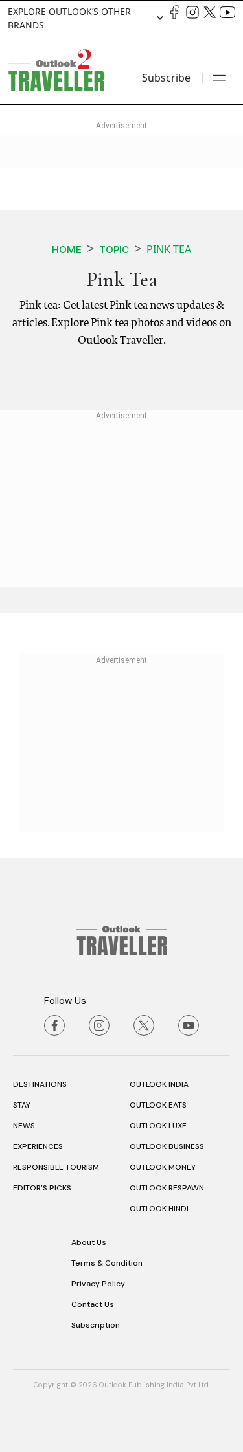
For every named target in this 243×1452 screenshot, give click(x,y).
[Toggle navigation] (219, 78)
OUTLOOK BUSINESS (167, 1146)
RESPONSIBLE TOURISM (56, 1167)
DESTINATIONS (40, 1084)
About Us (88, 1242)
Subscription (95, 1325)
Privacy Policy (98, 1284)
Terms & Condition (107, 1263)
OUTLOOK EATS (158, 1105)
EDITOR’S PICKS (42, 1188)
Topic (114, 249)
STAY (21, 1105)
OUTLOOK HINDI (159, 1208)
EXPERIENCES (38, 1146)
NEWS (24, 1126)
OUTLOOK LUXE (158, 1126)
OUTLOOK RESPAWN (167, 1188)
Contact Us (92, 1304)
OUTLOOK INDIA (159, 1084)
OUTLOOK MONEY (163, 1167)
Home (67, 249)
